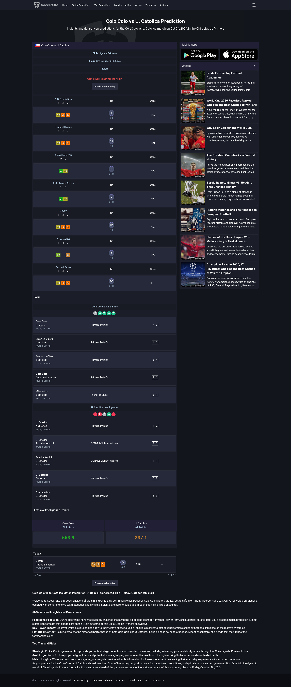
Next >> (172, 575)
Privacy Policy (81, 680)
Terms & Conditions (102, 680)
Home (65, 5)
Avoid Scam (135, 680)
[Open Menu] (256, 5)
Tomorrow (151, 5)
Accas (138, 5)
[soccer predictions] (199, 54)
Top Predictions (102, 5)
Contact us (158, 680)
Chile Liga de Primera (104, 53)
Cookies (120, 680)
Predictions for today (104, 86)
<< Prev (37, 575)
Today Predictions (81, 5)
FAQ (147, 680)
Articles (164, 5)
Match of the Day (122, 5)
